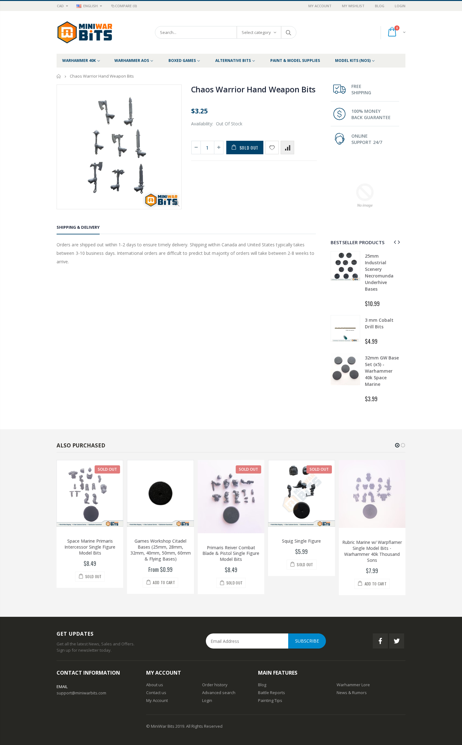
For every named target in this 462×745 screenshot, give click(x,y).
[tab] (78, 228)
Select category (256, 32)
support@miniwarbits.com (81, 693)
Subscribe (307, 641)
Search (288, 32)
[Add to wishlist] (272, 147)
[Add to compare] (287, 147)
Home (59, 76)
